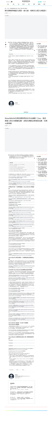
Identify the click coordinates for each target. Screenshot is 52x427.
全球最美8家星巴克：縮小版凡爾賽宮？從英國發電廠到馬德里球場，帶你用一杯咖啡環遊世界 (25, 392)
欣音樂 (16, 103)
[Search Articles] (11, 1)
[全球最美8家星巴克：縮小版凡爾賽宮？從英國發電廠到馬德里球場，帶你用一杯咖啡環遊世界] (13, 393)
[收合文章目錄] (21, 162)
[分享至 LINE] (6, 44)
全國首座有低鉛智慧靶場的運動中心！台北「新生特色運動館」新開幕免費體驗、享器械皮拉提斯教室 (24, 387)
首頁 (5, 8)
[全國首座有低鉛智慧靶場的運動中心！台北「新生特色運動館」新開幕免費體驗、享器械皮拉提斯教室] (13, 388)
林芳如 (7, 125)
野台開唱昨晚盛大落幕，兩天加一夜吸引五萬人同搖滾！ (19, 8)
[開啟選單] (45, 1)
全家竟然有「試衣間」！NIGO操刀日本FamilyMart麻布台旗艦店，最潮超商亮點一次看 (24, 398)
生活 (8, 8)
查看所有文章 (17, 104)
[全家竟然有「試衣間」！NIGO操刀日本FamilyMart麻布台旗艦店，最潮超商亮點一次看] (13, 399)
